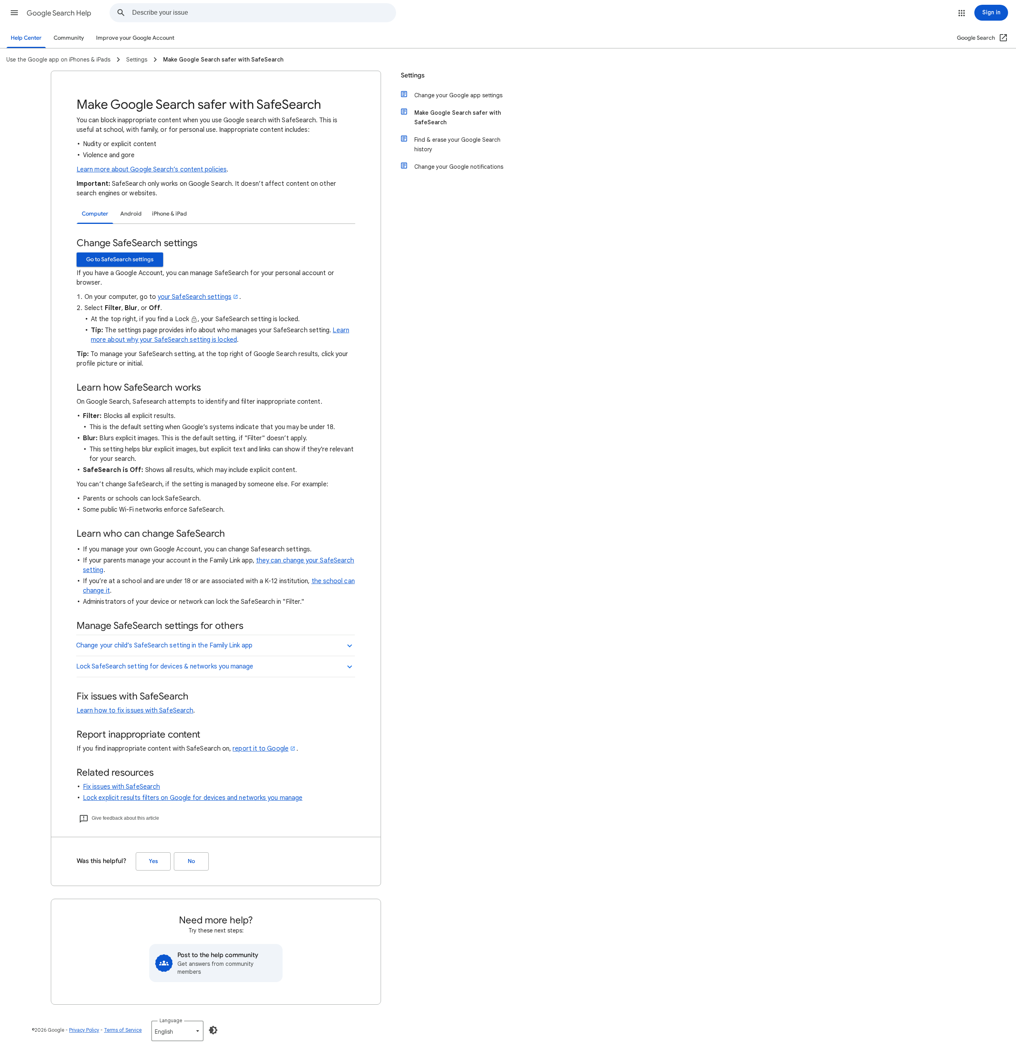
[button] (14, 12)
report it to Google (261, 749)
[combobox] (264, 13)
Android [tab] (131, 213)
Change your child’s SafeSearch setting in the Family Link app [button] (164, 645)
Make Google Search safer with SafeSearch (457, 117)
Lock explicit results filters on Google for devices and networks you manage (192, 798)
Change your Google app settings (458, 95)
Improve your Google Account (135, 38)
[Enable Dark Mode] (213, 1030)
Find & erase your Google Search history (457, 144)
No (191, 861)
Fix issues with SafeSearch (121, 787)
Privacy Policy (84, 1030)
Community (69, 38)
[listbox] (177, 1031)
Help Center (26, 38)
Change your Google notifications (458, 166)
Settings (413, 75)
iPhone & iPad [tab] (169, 213)
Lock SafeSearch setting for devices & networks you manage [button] (165, 666)
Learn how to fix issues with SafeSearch (135, 711)
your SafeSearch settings (194, 297)
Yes (153, 861)
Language (171, 1020)
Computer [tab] (95, 213)
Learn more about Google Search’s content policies (152, 169)
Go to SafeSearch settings (120, 259)
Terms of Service (123, 1030)
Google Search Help (59, 13)
